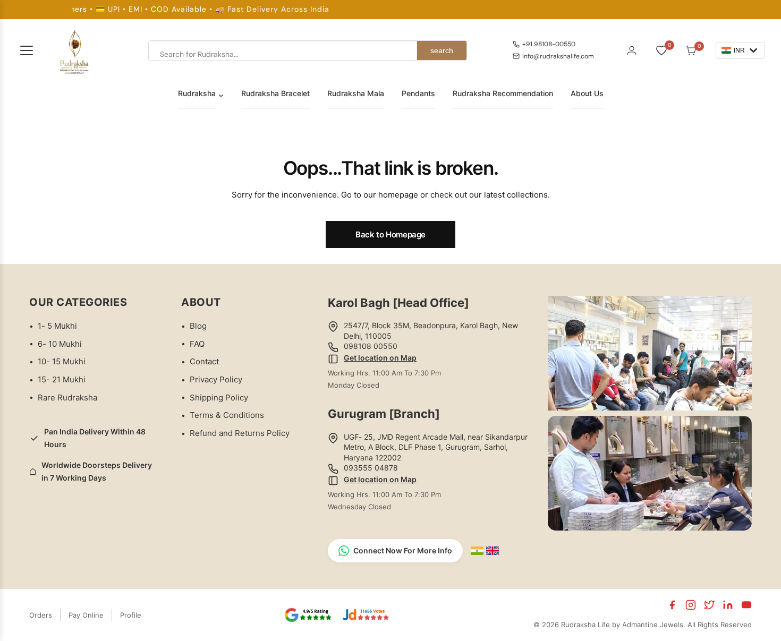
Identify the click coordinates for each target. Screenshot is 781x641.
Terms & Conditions (227, 415)
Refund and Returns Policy (240, 433)
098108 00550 (370, 346)
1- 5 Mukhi (57, 326)
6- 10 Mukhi (60, 344)
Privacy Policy (216, 379)
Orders (40, 615)
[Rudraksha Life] (75, 50)
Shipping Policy (219, 397)
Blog (198, 326)
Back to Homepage (390, 234)
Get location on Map (380, 357)
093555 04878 (371, 467)
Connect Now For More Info (402, 550)
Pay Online (86, 615)
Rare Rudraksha (67, 397)
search (441, 50)
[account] (631, 50)
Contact (204, 361)
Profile (130, 615)
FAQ (197, 344)
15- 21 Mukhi (62, 379)
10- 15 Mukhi (62, 361)
